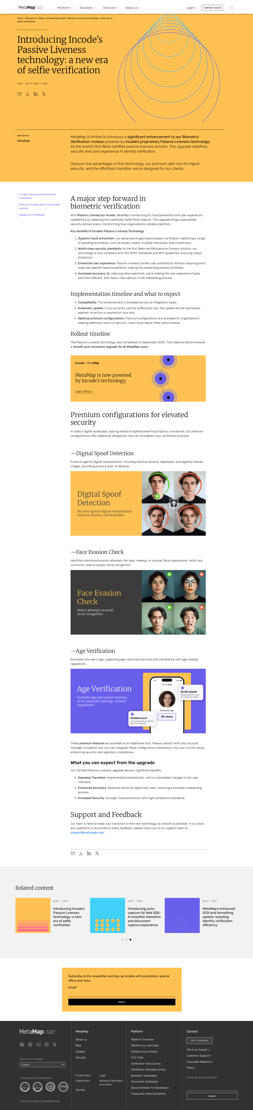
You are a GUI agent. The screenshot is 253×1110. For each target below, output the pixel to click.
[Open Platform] (72, 8)
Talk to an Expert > (198, 1049)
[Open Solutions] (95, 8)
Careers (80, 1051)
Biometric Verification (144, 1075)
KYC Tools (137, 1057)
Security (81, 1057)
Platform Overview (142, 1039)
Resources (31, 18)
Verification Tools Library (146, 1063)
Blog (41, 18)
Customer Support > (199, 1055)
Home (20, 18)
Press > (191, 1067)
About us (81, 1039)
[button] (123, 939)
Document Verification (144, 1081)
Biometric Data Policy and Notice (111, 1082)
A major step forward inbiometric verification (37, 196)
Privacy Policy (83, 1075)
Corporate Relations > (200, 1061)
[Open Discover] (117, 8)
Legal (103, 1075)
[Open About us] (140, 8)
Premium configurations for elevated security (39, 206)
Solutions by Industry (144, 1051)
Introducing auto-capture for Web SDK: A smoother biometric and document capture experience (144, 917)
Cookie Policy (83, 1080)
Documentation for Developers (150, 1087)
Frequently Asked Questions (148, 1093)
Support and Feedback (32, 214)
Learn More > (84, 391)
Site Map (80, 1089)
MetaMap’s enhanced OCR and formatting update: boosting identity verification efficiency (219, 917)
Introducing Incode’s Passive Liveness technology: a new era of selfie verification (69, 917)
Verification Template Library (148, 1069)
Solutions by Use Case (145, 1045)
